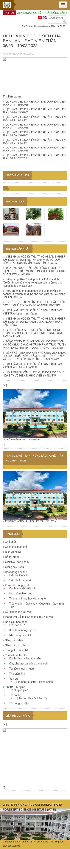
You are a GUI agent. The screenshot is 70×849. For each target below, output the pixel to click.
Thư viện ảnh (15, 201)
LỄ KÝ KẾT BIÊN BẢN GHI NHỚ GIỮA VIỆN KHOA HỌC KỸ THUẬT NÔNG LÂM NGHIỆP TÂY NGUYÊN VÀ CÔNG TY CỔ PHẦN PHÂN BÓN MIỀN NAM (34, 356)
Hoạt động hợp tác (16, 572)
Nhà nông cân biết (20, 635)
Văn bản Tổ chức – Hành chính (34, 682)
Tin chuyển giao (18, 690)
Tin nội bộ (15, 695)
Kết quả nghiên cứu (20, 593)
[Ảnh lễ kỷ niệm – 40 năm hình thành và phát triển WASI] (11, 229)
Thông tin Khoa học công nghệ (27, 598)
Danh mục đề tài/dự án (22, 588)
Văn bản (14, 678)
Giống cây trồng (14, 567)
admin (16, 53)
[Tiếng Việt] (40, 17)
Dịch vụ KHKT (13, 552)
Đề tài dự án (12, 557)
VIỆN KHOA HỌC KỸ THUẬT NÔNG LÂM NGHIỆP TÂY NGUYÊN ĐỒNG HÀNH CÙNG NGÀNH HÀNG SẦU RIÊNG (34, 322)
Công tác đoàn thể (16, 547)
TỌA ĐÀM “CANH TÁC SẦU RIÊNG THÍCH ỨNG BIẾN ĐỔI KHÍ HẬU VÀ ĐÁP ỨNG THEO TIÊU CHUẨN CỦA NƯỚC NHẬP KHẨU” (34, 271)
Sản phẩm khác (14, 640)
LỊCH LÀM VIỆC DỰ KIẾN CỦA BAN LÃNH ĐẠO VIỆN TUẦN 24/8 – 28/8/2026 (32, 311)
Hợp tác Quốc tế (19, 575)
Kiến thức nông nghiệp (22, 630)
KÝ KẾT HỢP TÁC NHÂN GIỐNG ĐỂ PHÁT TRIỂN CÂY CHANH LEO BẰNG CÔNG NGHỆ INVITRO (34, 303)
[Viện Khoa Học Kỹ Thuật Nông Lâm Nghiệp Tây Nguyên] (7, 5)
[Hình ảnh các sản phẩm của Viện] (11, 214)
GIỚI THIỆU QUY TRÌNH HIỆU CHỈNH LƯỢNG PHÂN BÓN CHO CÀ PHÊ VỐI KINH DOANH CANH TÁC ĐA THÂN (33, 333)
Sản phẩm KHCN (15, 645)
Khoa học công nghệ (17, 585)
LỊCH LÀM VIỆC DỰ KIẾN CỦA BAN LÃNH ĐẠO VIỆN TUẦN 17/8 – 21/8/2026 (32, 365)
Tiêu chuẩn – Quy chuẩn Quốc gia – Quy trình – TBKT (37, 605)
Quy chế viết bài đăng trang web (28, 663)
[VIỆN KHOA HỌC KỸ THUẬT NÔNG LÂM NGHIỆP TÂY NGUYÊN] (35, 413)
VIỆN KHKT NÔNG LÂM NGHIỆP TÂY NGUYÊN (29, 521)
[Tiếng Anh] (44, 17)
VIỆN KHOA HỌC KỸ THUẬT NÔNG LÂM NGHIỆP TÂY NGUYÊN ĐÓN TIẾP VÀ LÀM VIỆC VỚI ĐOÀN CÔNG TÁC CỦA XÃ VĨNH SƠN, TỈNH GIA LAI (34, 260)
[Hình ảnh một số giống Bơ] (33, 214)
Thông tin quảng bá (16, 650)
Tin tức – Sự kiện (15, 687)
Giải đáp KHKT (18, 625)
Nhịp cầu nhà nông (16, 622)
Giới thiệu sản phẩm (17, 562)
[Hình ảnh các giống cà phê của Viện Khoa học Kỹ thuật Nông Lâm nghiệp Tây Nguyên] (55, 214)
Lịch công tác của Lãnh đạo (32, 698)
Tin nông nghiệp (19, 703)
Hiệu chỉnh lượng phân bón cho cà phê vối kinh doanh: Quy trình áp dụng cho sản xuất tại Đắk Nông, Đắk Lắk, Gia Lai (34, 294)
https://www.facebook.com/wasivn (21, 439)
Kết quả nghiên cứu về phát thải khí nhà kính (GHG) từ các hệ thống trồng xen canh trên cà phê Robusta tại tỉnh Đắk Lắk (33, 282)
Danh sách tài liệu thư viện (25, 658)
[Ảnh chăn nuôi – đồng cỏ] (33, 229)
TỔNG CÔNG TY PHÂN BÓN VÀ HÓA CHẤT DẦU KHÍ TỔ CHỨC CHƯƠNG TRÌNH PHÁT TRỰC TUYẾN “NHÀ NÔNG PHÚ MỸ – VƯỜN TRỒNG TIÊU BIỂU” (34, 344)
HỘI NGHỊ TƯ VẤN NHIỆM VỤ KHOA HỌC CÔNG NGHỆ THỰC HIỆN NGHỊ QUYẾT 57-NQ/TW (34, 373)
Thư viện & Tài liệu (16, 655)
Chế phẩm (11, 541)
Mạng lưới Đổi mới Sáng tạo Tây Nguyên (29, 617)
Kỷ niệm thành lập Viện (18, 611)
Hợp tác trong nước (20, 580)
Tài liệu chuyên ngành (22, 668)
